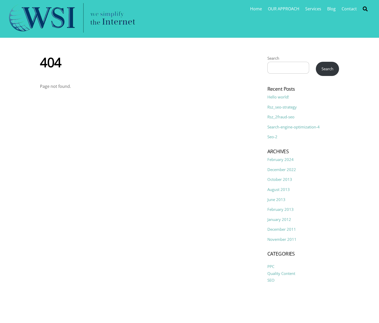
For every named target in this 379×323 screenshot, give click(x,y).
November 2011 (281, 239)
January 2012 (279, 219)
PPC (270, 266)
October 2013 (279, 179)
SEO (271, 280)
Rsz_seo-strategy (282, 107)
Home (256, 9)
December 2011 (281, 229)
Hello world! (278, 96)
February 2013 (280, 209)
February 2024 (280, 159)
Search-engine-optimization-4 (293, 126)
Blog (331, 9)
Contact (349, 9)
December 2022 (281, 169)
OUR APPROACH (283, 9)
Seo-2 (272, 136)
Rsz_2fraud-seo (280, 116)
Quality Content (281, 273)
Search (273, 58)
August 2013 (278, 189)
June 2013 (276, 199)
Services (313, 9)
